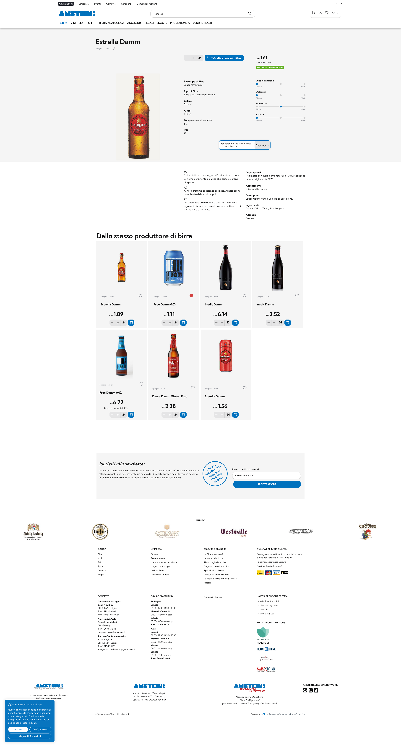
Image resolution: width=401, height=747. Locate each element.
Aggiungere (262, 144)
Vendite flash (202, 22)
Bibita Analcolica (111, 22)
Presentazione (158, 558)
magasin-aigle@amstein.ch (111, 632)
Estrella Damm (111, 304)
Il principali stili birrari (214, 570)
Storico (154, 554)
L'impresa (83, 3)
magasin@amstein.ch (108, 614)
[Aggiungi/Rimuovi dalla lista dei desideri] (113, 48)
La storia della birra (213, 558)
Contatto (111, 3)
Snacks (162, 22)
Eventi (97, 3)
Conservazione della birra (216, 574)
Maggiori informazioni (30, 736)
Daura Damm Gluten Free (169, 396)
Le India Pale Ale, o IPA (268, 601)
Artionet (272, 714)
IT (337, 4)
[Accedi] (320, 13)
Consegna (126, 3)
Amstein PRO (66, 3)
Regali (149, 22)
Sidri (82, 22)
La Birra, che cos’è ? (213, 554)
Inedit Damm (214, 304)
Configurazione (40, 729)
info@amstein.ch (106, 649)
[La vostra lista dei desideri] (327, 13)
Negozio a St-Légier (161, 566)
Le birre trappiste (265, 613)
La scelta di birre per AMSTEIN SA (220, 578)
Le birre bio (262, 609)
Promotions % (180, 22)
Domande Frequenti (147, 3)
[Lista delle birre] (314, 13)
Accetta (18, 729)
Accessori (134, 22)
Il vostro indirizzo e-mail (245, 469)
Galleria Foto (157, 570)
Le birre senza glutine (267, 605)
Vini (73, 22)
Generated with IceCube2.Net (291, 714)
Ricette (207, 582)
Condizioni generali (160, 574)
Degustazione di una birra (216, 566)
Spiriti (92, 22)
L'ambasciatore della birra (164, 562)
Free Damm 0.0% (165, 304)
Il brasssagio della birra (215, 562)
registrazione (267, 484)
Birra (64, 22)
